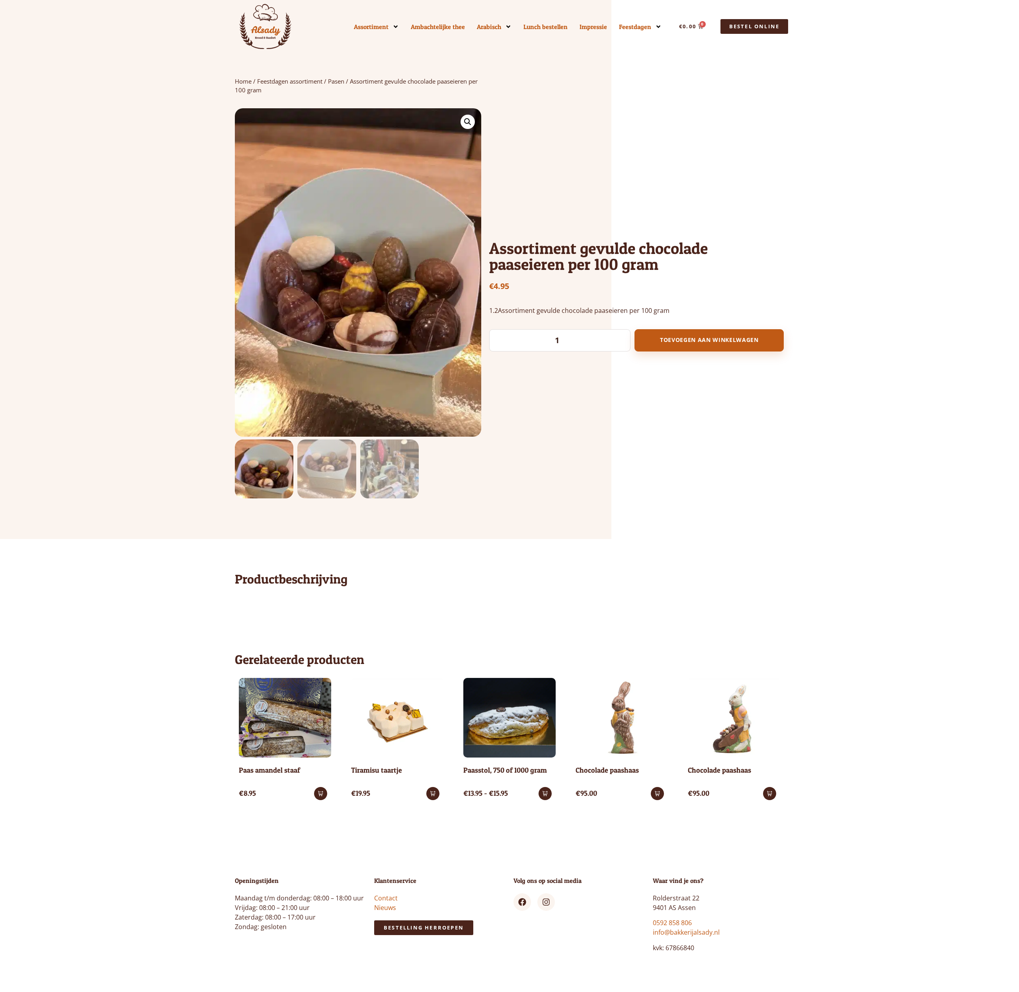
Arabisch (489, 27)
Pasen (336, 81)
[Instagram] (546, 902)
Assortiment (371, 27)
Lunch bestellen (545, 27)
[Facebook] (522, 902)
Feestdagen (635, 27)
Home (243, 81)
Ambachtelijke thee (438, 27)
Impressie (593, 27)
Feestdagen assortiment (289, 81)
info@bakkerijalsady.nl (686, 932)
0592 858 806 (672, 922)
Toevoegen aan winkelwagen (709, 340)
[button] (468, 122)
